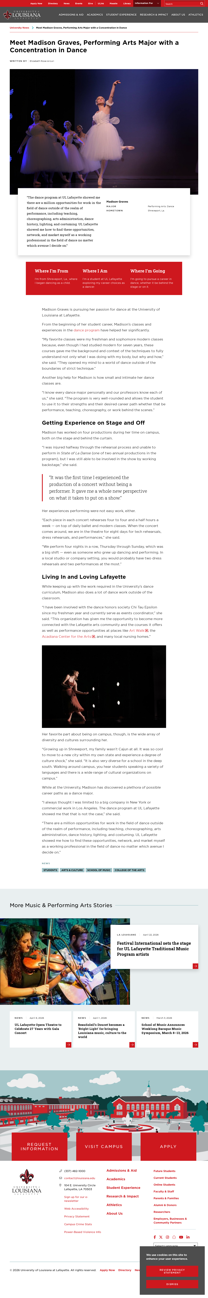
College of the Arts (129, 870)
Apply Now (36, 3)
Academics (95, 14)
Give (90, 3)
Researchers (162, 1211)
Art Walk (136, 630)
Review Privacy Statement (172, 1271)
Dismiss (172, 1284)
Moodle (113, 3)
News (66, 3)
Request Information (39, 1146)
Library (127, 3)
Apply (168, 1146)
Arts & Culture (72, 870)
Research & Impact (154, 14)
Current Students (165, 1177)
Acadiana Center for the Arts (66, 636)
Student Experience (121, 14)
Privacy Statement (77, 1216)
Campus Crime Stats (78, 1224)
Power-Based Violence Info (82, 1231)
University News (19, 27)
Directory (53, 3)
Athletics (195, 14)
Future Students (164, 1170)
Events (78, 3)
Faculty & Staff (164, 1191)
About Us (178, 14)
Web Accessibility (76, 1208)
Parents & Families (166, 1198)
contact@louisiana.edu (79, 1178)
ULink (101, 3)
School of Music (98, 870)
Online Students (164, 1184)
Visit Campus (104, 1146)
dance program (87, 330)
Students (50, 870)
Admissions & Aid (71, 14)
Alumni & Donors (165, 1205)
